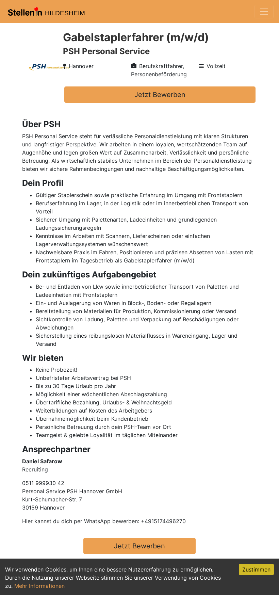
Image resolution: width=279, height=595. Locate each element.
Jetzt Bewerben (159, 95)
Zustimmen (256, 569)
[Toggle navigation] (264, 11)
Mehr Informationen (39, 585)
